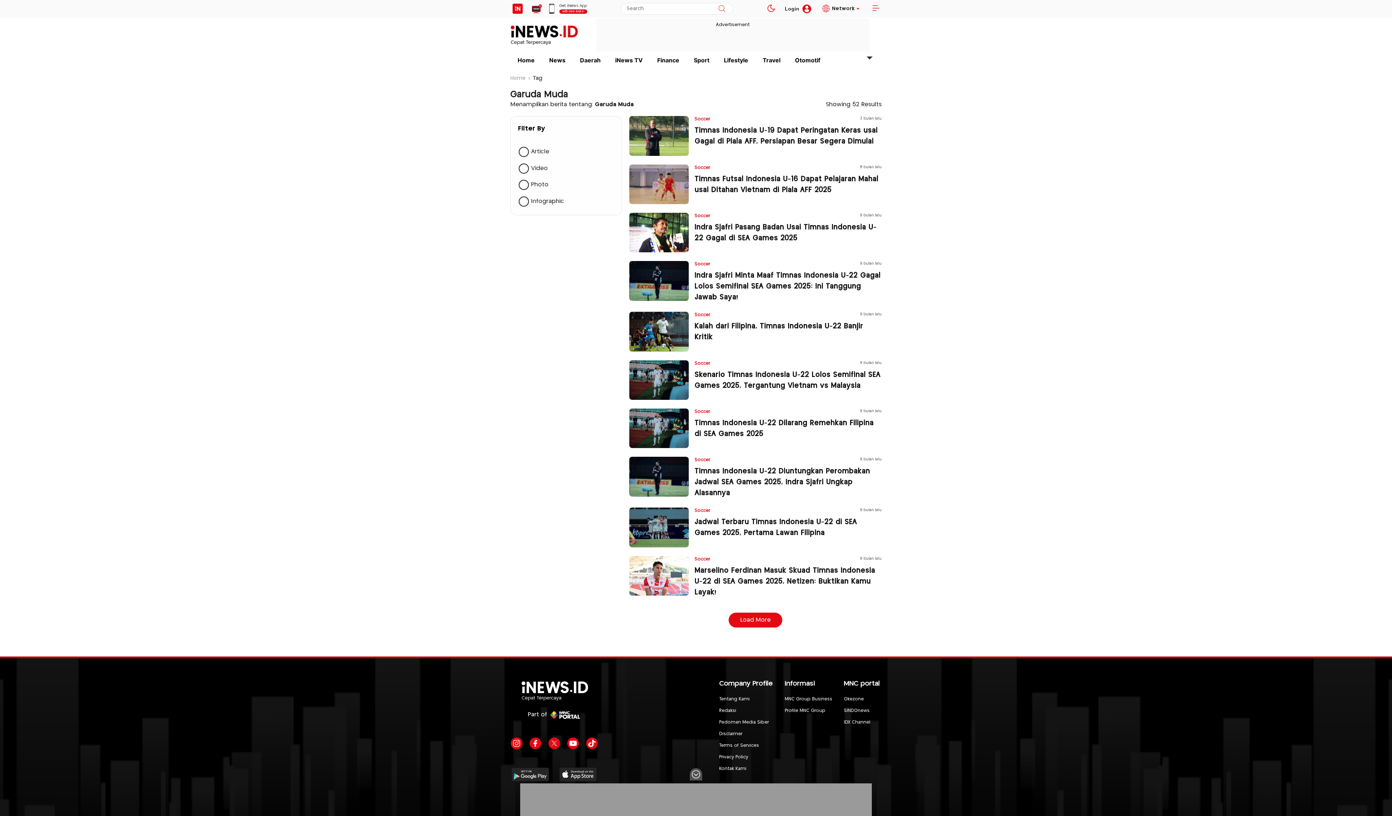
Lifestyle (736, 60)
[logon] (517, 8)
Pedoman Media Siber (744, 722)
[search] (722, 8)
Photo (539, 184)
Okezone (854, 699)
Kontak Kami (732, 769)
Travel (771, 60)
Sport (701, 60)
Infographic (547, 201)
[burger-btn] (876, 9)
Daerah (590, 60)
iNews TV (629, 60)
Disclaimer (730, 734)
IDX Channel (857, 722)
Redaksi (727, 711)
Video (539, 168)
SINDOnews (857, 711)
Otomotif (807, 60)
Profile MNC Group (805, 711)
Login (792, 9)
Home (526, 60)
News (557, 60)
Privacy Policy (733, 757)
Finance (668, 60)
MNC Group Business (808, 699)
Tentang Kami (734, 699)
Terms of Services (739, 745)
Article (540, 151)
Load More (755, 620)
